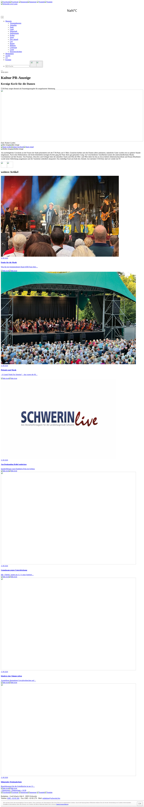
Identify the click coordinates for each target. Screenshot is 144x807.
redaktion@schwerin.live (51, 798)
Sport (12, 37)
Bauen (12, 43)
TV (6, 58)
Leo (11, 41)
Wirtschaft (13, 31)
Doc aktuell (14, 39)
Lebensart (13, 47)
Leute (12, 50)
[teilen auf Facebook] (17, 147)
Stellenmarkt (14, 33)
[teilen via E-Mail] (29, 147)
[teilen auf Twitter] (6, 147)
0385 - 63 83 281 (13, 798)
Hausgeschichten (16, 52)
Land (12, 29)
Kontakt (8, 60)
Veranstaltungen (15, 23)
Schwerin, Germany (72, 10)
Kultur (12, 35)
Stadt (12, 27)
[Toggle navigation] (2, 70)
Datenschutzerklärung (62, 804)
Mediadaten (9, 54)
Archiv (7, 56)
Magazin (8, 21)
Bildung (13, 45)
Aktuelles (13, 25)
